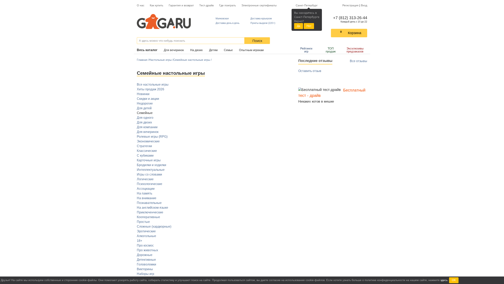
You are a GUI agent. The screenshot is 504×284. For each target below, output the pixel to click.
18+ (139, 240)
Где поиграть (227, 5)
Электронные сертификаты (259, 5)
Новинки (143, 94)
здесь (443, 280)
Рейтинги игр (306, 50)
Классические (147, 150)
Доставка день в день (227, 23)
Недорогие (145, 103)
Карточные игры (149, 160)
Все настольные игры (153, 84)
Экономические (148, 141)
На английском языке (152, 207)
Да (298, 25)
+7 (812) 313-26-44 (349, 18)
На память (144, 193)
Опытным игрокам (251, 50)
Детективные (146, 259)
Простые (143, 221)
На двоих (196, 50)
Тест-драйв (206, 5)
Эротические (146, 231)
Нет (309, 25)
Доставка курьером (261, 18)
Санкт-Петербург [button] (307, 5)
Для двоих (144, 122)
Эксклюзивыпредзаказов (355, 50)
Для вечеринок (174, 50)
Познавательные (149, 203)
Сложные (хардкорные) (154, 226)
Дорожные (144, 255)
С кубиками (145, 155)
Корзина (354, 33)
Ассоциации (146, 188)
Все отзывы (358, 61)
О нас (140, 5)
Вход (364, 5)
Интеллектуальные (151, 169)
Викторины (145, 269)
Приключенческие (150, 212)
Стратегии (144, 146)
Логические (145, 179)
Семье (228, 50)
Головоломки (146, 264)
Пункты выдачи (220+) (262, 23)
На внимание (146, 198)
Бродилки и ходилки (151, 165)
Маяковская (222, 18)
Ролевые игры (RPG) (152, 136)
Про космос (145, 245)
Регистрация (350, 5)
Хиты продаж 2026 (150, 89)
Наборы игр (145, 274)
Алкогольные (146, 236)
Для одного (145, 117)
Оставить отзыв (309, 71)
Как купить (156, 5)
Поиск (257, 41)
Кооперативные (148, 217)
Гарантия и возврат (181, 5)
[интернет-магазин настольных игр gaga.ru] (164, 21)
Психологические (149, 184)
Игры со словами (149, 174)
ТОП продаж (331, 50)
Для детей (144, 108)
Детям (213, 50)
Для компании (147, 127)
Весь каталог (147, 50)
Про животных (147, 250)
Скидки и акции (148, 98)
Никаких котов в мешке (316, 101)
